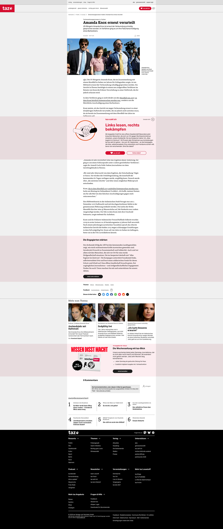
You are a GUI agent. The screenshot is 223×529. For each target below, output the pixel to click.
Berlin (70, 457)
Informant (116, 518)
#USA (112, 285)
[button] (153, 8)
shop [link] (84, 2)
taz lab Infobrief (96, 482)
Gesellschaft (72, 448)
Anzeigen (71, 508)
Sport (70, 454)
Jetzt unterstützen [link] (93, 276)
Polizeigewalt (95, 443)
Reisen (70, 499)
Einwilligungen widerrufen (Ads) (123, 521)
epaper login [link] (150, 2)
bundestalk (72, 474)
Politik (77, 14)
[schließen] (153, 119)
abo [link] (134, 2)
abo (136, 443)
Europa (83, 14)
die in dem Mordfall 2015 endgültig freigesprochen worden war (113, 189)
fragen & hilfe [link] (91, 2)
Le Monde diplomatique (143, 480)
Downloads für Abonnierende (100, 507)
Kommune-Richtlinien (139, 515)
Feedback (94, 499)
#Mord (92, 285)
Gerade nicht (146, 119)
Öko (69, 446)
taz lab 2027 (117, 485)
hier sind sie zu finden (103, 391)
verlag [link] (70, 2)
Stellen (115, 451)
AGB (138, 518)
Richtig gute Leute (97, 448)
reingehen (71, 488)
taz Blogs (138, 474)
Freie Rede (71, 485)
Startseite (71, 14)
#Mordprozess (99, 285)
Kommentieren (95, 290)
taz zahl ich (138, 448)
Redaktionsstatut (126, 515)
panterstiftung (139, 454)
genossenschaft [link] (140, 2)
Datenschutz (124, 518)
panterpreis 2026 (140, 457)
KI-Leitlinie (150, 515)
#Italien (107, 285)
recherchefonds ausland (143, 451)
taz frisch (94, 476)
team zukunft (95, 474)
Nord (70, 460)
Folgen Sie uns (138, 433)
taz (73, 432)
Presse (115, 454)
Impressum (132, 518)
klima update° (72, 479)
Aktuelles (116, 443)
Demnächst (116, 474)
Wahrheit (71, 462)
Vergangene (117, 482)
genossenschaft (140, 446)
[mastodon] (145, 433)
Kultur (70, 451)
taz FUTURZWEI (140, 477)
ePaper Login (95, 504)
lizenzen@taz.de (81, 517)
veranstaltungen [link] (77, 2)
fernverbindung (73, 476)
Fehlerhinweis (105, 290)
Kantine (70, 502)
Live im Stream (117, 479)
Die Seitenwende (118, 448)
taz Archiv (138, 482)
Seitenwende (144, 518)
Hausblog (116, 446)
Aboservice (94, 502)
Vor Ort (115, 476)
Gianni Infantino (96, 446)
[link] (72, 8)
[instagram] (153, 433)
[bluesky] (149, 433)
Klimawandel (95, 451)
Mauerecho (72, 482)
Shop (70, 505)
